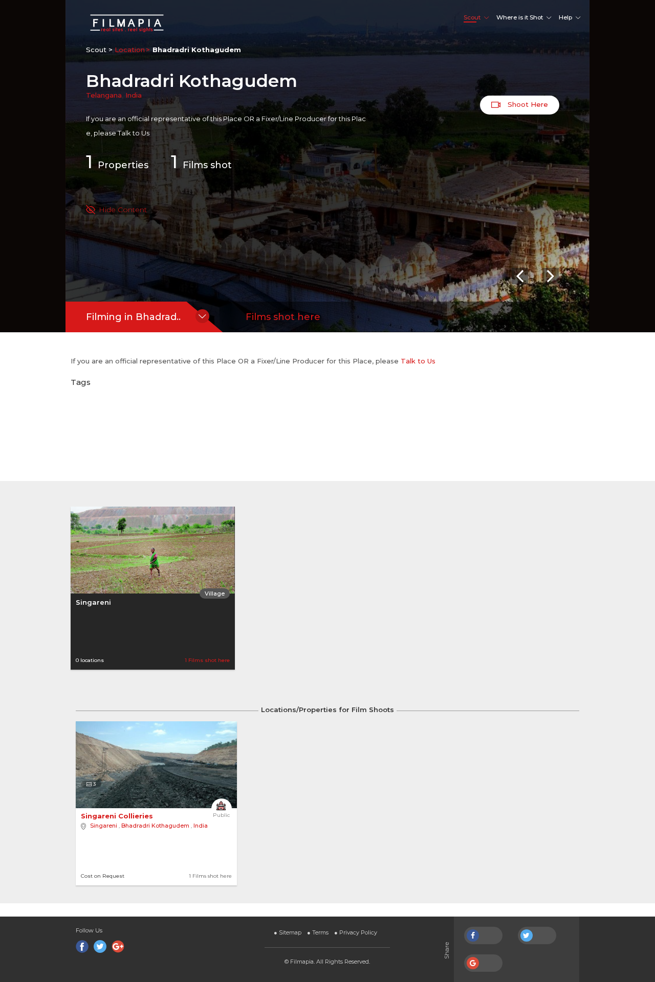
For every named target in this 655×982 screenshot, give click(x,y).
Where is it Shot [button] (519, 17)
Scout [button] (472, 17)
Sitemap (287, 932)
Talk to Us (133, 133)
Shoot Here (527, 104)
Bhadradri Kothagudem (155, 825)
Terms (318, 932)
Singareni (93, 602)
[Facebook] (82, 946)
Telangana (104, 95)
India (133, 95)
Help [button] (565, 17)
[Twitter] (100, 946)
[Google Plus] (118, 946)
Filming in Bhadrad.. (133, 317)
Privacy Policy (355, 932)
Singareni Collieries (118, 815)
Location (130, 49)
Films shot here (283, 317)
